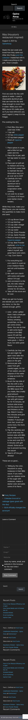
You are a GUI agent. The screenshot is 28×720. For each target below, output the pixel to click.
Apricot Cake (7, 617)
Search (14, 4)
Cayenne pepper (14, 240)
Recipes (12, 495)
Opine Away (16, 15)
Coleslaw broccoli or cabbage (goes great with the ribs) (12, 501)
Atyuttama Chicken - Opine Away (13, 645)
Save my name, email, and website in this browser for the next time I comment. (14, 565)
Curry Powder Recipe (11, 647)
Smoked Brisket (8, 612)
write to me (19, 245)
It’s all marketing (8, 615)
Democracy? (13, 634)
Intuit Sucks (19, 628)
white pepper (18, 135)
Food (6, 495)
